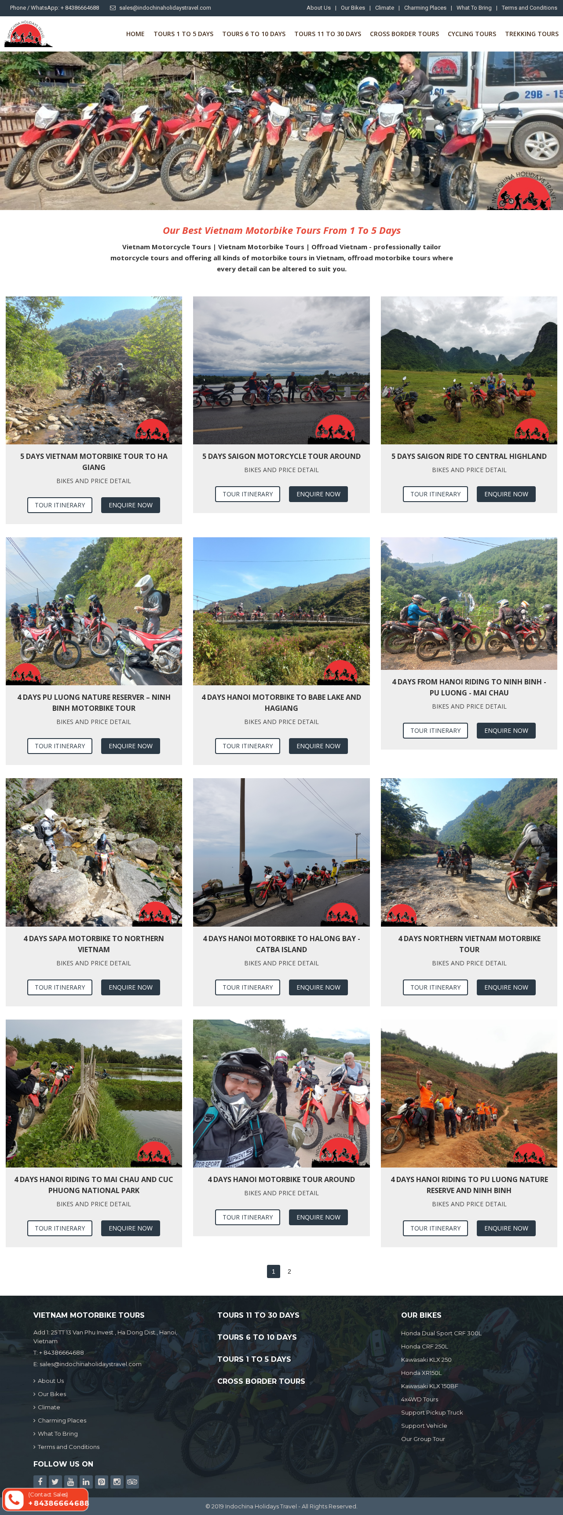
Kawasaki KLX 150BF (429, 1385)
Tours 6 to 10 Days (253, 34)
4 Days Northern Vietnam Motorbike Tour (469, 944)
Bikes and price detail (93, 481)
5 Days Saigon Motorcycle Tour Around (281, 456)
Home (135, 34)
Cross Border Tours (404, 34)
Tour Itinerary (60, 505)
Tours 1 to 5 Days (183, 34)
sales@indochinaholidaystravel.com (165, 7)
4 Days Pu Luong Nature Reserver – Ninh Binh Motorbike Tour (94, 702)
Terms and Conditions (529, 7)
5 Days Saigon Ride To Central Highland (469, 456)
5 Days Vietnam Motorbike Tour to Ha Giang (94, 461)
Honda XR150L (421, 1372)
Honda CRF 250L (424, 1346)
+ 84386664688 (61, 1352)
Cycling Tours (472, 34)
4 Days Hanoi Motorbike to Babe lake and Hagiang (281, 702)
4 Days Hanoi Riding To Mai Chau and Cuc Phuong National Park (93, 1185)
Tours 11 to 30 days (327, 34)
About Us (319, 7)
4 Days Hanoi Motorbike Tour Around (281, 1179)
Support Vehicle (424, 1425)
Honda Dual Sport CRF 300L (441, 1333)
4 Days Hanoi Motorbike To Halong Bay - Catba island (281, 944)
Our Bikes (353, 7)
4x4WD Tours (419, 1399)
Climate (384, 7)
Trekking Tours (532, 34)
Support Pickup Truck (432, 1412)
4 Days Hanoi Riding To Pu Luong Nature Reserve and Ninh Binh (469, 1185)
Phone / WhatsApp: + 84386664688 (54, 7)
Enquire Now (131, 505)
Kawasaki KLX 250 (426, 1359)
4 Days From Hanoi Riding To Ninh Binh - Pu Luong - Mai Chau (469, 687)
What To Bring (474, 7)
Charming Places (425, 7)
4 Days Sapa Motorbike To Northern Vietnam (93, 944)
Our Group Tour (423, 1438)
